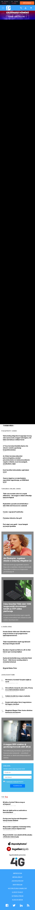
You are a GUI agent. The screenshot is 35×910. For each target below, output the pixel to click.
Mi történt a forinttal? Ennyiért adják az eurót (18, 680)
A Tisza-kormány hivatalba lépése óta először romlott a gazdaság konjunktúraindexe (15, 448)
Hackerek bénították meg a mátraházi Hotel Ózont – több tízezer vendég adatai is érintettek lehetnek (17, 660)
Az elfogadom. (14, 781)
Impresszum (17, 873)
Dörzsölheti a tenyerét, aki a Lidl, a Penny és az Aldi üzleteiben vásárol (19, 689)
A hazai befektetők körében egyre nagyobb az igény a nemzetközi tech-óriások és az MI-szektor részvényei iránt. (17, 617)
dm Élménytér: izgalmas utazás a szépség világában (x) (17, 559)
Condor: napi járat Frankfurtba (13, 512)
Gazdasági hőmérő (17, 12)
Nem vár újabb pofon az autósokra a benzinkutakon (15, 811)
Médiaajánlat (17, 877)
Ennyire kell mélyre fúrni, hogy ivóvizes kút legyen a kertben (18, 703)
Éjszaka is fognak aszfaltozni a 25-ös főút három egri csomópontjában (17, 651)
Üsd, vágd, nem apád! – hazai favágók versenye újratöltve (15, 525)
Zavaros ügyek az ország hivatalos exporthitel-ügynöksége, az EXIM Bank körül (16, 480)
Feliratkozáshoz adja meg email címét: (14, 769)
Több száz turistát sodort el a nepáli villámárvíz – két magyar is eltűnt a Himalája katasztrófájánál (17, 495)
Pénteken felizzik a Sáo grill (12, 518)
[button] (25, 8)
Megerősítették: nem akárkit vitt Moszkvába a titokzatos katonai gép (17, 836)
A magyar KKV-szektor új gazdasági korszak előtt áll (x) (17, 745)
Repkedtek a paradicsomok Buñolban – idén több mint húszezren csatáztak (16, 504)
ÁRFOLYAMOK (27, 3)
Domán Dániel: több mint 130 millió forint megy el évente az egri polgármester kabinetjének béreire (16, 633)
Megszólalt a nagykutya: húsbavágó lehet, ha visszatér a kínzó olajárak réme (17, 827)
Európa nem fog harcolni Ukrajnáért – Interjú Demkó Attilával (15, 819)
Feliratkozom (17, 786)
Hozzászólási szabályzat (17, 888)
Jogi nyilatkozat (17, 881)
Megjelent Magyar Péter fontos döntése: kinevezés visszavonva (19, 711)
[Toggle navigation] (3, 8)
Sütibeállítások (17, 896)
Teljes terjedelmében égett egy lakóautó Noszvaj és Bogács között (16, 642)
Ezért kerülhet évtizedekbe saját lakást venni (16, 471)
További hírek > (8, 425)
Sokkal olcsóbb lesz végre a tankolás (17, 696)
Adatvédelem (17, 885)
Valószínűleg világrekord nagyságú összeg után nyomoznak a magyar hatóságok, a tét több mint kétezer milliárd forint (17, 438)
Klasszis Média (17, 900)
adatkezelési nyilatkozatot (12, 781)
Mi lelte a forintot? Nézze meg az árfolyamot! (14, 803)
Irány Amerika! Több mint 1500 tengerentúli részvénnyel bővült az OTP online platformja (17, 607)
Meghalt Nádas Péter (10, 668)
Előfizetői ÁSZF (17, 892)
